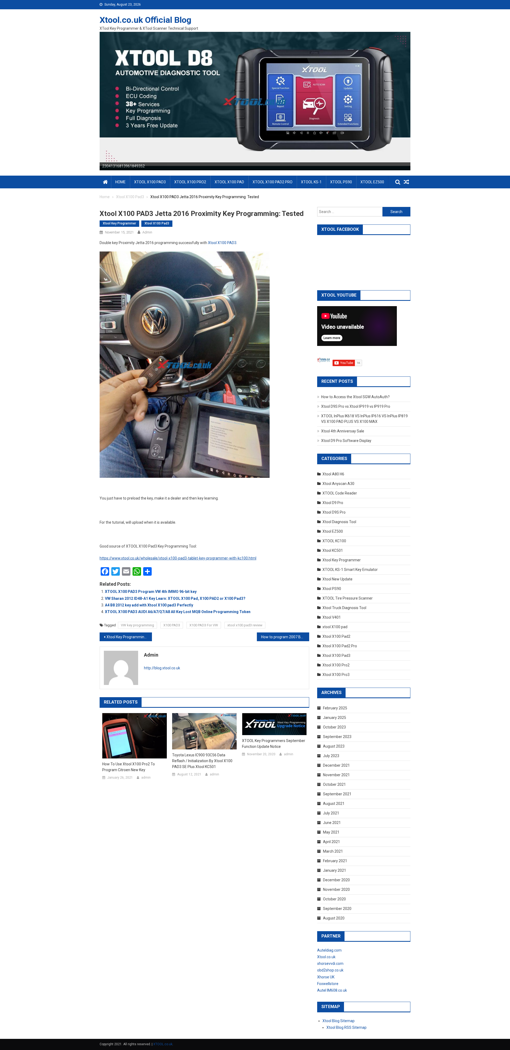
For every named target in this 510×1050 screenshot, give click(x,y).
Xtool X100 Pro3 (336, 674)
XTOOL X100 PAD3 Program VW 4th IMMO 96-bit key (151, 591)
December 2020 (336, 880)
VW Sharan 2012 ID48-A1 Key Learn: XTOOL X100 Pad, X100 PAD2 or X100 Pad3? (175, 598)
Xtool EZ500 (332, 531)
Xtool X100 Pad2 (336, 636)
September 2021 (337, 794)
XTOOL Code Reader (339, 493)
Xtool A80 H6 (333, 474)
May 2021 (331, 832)
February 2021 (335, 861)
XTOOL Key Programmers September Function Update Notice (273, 744)
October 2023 (334, 727)
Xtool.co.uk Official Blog (145, 20)
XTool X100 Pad (229, 182)
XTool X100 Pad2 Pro (272, 182)
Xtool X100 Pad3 (156, 223)
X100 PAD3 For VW (203, 625)
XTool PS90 (341, 182)
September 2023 (337, 737)
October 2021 (334, 784)
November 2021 (336, 775)
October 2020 (334, 899)
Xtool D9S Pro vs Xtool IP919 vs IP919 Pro (355, 406)
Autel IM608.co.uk (332, 990)
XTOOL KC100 (334, 541)
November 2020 (336, 889)
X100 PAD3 (171, 625)
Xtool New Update (337, 579)
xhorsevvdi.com (330, 963)
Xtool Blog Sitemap (338, 1021)
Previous (90, 100)
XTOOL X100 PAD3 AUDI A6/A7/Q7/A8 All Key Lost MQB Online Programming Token (177, 612)
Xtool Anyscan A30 (338, 483)
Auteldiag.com (329, 950)
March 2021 (333, 851)
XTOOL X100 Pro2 (190, 182)
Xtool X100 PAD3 (222, 243)
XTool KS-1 (311, 182)
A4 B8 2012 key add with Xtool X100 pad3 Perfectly (149, 605)
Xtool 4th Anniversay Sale (342, 431)
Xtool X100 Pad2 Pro (339, 646)
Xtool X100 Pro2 (336, 665)
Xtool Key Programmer (119, 223)
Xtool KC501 (332, 550)
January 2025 (334, 717)
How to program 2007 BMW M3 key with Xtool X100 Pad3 (285, 637)
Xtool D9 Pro (332, 503)
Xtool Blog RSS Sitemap (346, 1027)
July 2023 (331, 756)
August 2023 (334, 746)
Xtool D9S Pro (334, 512)
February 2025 (335, 708)
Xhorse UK (325, 977)
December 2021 (336, 765)
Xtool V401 (331, 617)
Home (120, 182)
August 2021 (334, 803)
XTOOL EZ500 (372, 182)
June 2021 (332, 823)
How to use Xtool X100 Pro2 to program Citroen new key (128, 767)
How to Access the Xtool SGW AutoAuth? (355, 397)
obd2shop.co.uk (330, 970)
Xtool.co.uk (326, 957)
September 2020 (337, 908)
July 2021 (331, 813)
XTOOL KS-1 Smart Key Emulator (350, 569)
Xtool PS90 (331, 589)
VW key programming (137, 625)
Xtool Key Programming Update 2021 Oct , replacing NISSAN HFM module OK (129, 637)
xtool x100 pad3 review (244, 625)
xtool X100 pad (334, 627)
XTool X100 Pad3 (150, 182)
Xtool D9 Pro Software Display (346, 441)
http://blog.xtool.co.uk (162, 668)
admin (147, 232)
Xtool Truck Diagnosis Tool (344, 608)
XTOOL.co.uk (162, 1044)
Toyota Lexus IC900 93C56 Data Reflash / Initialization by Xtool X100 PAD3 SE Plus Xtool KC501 (202, 761)
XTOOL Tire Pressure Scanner (347, 598)
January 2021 (334, 870)
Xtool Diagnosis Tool (339, 522)
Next (420, 100)
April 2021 (331, 842)
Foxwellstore (327, 984)
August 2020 (334, 918)
